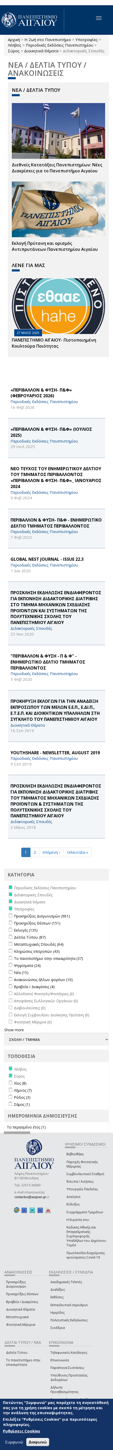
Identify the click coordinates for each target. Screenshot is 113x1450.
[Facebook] (24, 1210)
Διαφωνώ (38, 1442)
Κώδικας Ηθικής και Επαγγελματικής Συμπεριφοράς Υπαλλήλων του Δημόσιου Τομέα (86, 1236)
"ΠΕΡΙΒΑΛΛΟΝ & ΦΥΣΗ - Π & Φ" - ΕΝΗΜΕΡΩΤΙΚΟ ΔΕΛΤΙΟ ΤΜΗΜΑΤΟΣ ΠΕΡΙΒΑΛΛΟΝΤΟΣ (48, 662)
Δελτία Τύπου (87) (30, 937)
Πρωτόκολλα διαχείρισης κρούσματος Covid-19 (85, 1255)
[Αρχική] (32, 20)
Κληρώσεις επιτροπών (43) (37, 951)
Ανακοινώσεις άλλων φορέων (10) (43, 979)
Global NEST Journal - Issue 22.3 (47, 559)
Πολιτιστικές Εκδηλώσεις (69, 1320)
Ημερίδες (57, 1312)
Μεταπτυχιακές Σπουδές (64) (39, 944)
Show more (14, 1029)
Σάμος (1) (22, 1104)
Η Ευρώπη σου (77, 1219)
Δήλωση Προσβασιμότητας (64, 1389)
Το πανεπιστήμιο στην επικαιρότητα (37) (48, 958)
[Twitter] (32, 1210)
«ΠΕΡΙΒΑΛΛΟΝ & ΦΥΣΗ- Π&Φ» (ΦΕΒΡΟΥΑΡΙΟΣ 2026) (41, 393)
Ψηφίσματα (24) (27, 965)
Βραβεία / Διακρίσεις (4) (34, 986)
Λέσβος (14, 45)
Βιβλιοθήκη (75, 1154)
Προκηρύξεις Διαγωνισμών (16, 1284)
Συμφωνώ (14, 1442)
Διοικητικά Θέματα (41, 50)
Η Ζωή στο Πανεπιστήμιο (47, 39)
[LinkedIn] (40, 1210)
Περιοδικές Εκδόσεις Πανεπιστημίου (59, 45)
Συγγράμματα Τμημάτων (84, 1212)
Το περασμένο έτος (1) (26, 1127)
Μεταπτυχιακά (17, 1317)
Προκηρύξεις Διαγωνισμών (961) (42, 916)
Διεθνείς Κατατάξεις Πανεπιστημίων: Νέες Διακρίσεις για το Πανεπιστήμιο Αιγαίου (57, 168)
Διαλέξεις (57, 1289)
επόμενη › (51, 852)
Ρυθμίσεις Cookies (21, 1431)
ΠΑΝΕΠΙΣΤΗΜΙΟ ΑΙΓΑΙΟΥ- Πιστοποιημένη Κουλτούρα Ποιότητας (54, 343)
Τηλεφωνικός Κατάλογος (68, 1352)
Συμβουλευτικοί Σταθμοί (85, 1174)
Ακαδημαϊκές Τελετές (66, 1282)
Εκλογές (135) (26, 930)
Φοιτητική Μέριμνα (20, 1324)
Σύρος (14, 50)
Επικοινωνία (59, 1360)
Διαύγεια (73, 1196)
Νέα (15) (21, 972)
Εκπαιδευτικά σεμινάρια (69, 1305)
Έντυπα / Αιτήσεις (80, 1181)
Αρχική (14, 39)
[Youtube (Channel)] (48, 1210)
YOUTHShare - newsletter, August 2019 (55, 753)
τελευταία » (77, 852)
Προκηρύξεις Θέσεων (22, 1294)
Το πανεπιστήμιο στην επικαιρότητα (23, 1362)
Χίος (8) (20, 1083)
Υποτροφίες (86, 39)
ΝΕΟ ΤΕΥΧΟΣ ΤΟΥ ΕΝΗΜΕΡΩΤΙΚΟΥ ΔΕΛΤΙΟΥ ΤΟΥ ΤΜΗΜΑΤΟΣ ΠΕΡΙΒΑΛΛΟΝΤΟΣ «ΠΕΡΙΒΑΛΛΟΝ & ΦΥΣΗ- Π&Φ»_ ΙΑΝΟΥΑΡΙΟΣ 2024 (56, 478)
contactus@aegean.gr (31, 1197)
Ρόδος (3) (22, 1097)
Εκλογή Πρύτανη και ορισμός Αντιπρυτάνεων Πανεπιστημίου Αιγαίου (55, 246)
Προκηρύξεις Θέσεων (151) (37, 923)
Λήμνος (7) (23, 1090)
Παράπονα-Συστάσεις (67, 1368)
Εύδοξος (73, 1204)
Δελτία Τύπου (17, 1352)
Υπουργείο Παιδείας (82, 1189)
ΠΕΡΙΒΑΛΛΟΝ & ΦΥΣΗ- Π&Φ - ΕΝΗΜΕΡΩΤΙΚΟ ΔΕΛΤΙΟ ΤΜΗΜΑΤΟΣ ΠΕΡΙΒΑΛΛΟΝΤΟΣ (56, 523)
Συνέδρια (57, 1328)
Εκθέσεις (57, 1297)
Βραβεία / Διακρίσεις (22, 1302)
